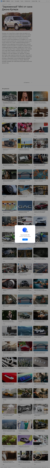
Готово (25, 239)
